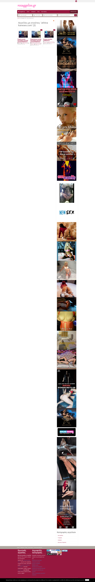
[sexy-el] (66, 288)
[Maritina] (66, 231)
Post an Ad (74, 11)
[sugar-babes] (66, 432)
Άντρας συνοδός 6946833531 (47, 40)
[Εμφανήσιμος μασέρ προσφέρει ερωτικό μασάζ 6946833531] (36, 34)
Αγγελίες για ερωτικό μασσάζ (38, 568)
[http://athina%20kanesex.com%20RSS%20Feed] (53, 20)
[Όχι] (93, 580)
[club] (66, 446)
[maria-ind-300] (66, 251)
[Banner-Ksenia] (66, 398)
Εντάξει (87, 580)
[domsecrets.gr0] (66, 378)
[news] (66, 212)
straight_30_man (24, 43)
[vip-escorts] (66, 45)
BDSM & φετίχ (35, 565)
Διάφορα (60, 540)
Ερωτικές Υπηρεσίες (62, 542)
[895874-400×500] (66, 489)
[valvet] (66, 136)
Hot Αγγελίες (60, 535)
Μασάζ (20, 43)
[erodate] (67, 63)
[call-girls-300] (66, 117)
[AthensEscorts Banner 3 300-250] (66, 152)
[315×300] (67, 97)
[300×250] (66, 28)
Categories (33, 11)
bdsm (19, 561)
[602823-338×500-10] (66, 468)
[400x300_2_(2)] (66, 521)
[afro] (67, 193)
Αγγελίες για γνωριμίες (37, 566)
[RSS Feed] (76, 1)
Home (28, 11)
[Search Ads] (75, 15)
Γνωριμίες (60, 537)
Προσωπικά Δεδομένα (38, 547)
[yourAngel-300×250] (66, 79)
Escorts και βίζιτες (36, 563)
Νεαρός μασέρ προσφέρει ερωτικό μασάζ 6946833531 (23, 40)
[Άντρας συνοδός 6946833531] (49, 34)
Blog (38, 11)
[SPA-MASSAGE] (66, 340)
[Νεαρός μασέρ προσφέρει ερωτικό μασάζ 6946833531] (23, 34)
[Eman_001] (66, 304)
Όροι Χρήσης (44, 11)
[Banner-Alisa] (66, 321)
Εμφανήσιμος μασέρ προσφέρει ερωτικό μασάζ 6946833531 (35, 40)
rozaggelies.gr (22, 11)
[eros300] (66, 170)
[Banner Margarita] (66, 359)
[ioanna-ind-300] (66, 270)
